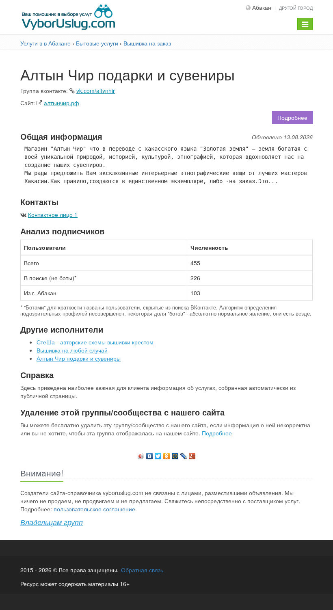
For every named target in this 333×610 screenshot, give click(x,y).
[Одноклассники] (166, 454)
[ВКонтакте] (149, 454)
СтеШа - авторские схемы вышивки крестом (95, 342)
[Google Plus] (192, 454)
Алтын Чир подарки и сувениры (79, 358)
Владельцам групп (51, 522)
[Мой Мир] (175, 454)
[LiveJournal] (183, 454)
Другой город (296, 7)
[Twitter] (158, 454)
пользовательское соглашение (94, 509)
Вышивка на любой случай (72, 350)
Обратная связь (142, 570)
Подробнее (292, 117)
